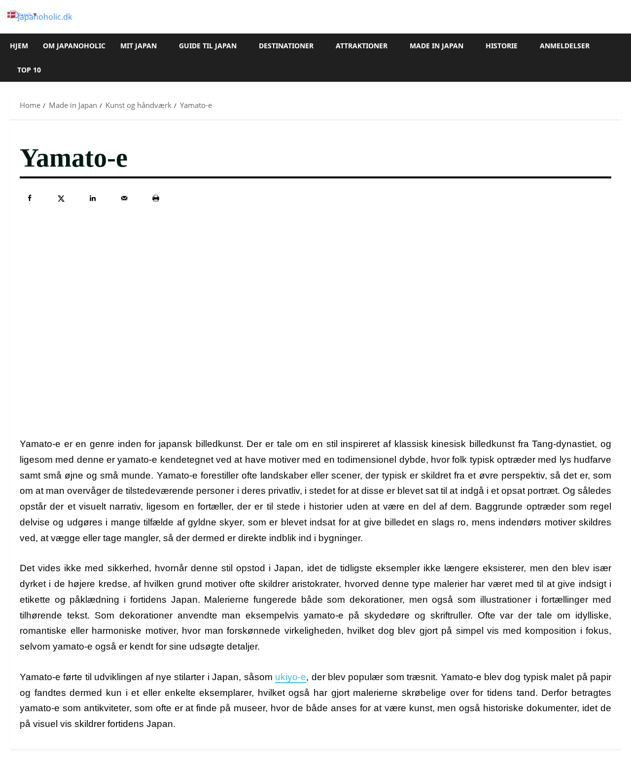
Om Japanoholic (74, 45)
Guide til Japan (208, 45)
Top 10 (29, 69)
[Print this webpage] (156, 198)
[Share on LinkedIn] (93, 198)
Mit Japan (138, 45)
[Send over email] (124, 198)
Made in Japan (436, 45)
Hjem (19, 45)
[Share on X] (61, 198)
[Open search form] (618, 57)
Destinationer (286, 45)
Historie (502, 45)
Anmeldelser (565, 45)
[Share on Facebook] (29, 198)
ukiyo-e (290, 677)
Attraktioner (361, 45)
